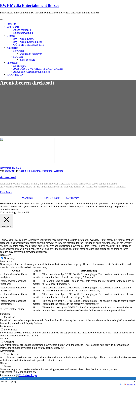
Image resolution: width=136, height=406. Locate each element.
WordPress (27, 197)
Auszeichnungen (22, 29)
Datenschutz (19, 65)
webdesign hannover (31, 53)
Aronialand (8, 177)
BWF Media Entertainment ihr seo (29, 5)
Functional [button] (5, 314)
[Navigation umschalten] (1, 19)
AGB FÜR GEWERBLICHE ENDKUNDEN (38, 68)
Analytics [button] (5, 338)
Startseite (11, 23)
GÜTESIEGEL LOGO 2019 (28, 44)
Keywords (18, 50)
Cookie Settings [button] (8, 212)
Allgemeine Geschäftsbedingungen (31, 71)
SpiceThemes (72, 197)
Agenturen (24, 170)
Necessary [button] (5, 254)
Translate (131, 384)
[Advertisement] (68, 113)
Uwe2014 (10, 170)
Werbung (58, 170)
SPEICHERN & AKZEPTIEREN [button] (18, 372)
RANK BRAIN (15, 74)
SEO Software (27, 59)
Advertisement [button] (7, 350)
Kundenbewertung (23, 32)
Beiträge (11, 35)
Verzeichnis (13, 26)
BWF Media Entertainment (27, 41)
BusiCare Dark (52, 197)
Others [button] (3, 363)
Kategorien (12, 47)
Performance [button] (6, 326)
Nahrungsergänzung (41, 170)
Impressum (12, 62)
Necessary (9, 258)
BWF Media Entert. (23, 38)
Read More (6, 192)
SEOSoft (18, 56)
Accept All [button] (23, 212)
